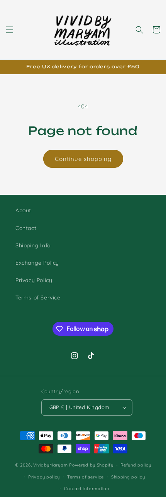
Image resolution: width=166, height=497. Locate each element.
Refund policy (135, 465)
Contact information (86, 488)
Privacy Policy (33, 280)
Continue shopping (83, 158)
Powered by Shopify (91, 465)
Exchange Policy (37, 262)
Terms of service (85, 477)
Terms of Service (38, 297)
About (23, 210)
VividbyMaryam (50, 465)
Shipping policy (128, 477)
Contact (25, 228)
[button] (9, 29)
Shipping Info (33, 245)
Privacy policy (44, 477)
